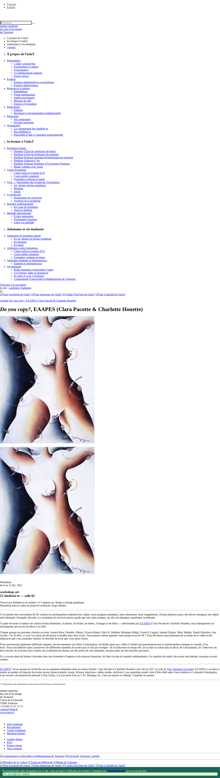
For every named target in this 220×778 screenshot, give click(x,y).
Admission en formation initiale (24, 235)
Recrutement (14, 727)
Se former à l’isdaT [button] (17, 41)
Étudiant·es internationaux (28, 263)
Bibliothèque (21, 91)
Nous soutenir (14, 748)
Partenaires (13, 116)
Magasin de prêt (22, 100)
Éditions (18, 110)
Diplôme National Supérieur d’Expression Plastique (42, 163)
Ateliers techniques (24, 97)
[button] (110, 13)
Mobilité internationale (19, 213)
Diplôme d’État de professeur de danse (35, 151)
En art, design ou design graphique (32, 238)
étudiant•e (26, 287)
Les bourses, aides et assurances (31, 272)
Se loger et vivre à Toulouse (29, 275)
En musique (20, 241)
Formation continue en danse (29, 179)
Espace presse (21, 76)
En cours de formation (26, 207)
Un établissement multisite (28, 72)
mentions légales (116, 770)
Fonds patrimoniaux (24, 94)
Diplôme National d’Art (27, 160)
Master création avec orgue (28, 166)
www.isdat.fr (7, 712)
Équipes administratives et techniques (34, 82)
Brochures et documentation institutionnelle (37, 113)
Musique (18, 188)
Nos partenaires (22, 119)
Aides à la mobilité (24, 222)
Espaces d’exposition (25, 103)
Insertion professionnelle (20, 203)
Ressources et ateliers (18, 88)
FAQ (9, 742)
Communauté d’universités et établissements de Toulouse (44, 279)
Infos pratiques (15, 724)
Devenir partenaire (24, 122)
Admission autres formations (22, 248)
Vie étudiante (14, 266)
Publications (13, 107)
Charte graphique (16, 730)
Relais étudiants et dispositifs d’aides (33, 269)
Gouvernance (21, 69)
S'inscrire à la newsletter (13, 284)
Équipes (11, 79)
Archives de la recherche (27, 200)
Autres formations (16, 169)
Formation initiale (16, 148)
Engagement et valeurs (26, 66)
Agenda (11, 47)
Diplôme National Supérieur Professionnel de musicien (43, 157)
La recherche (14, 194)
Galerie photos (15, 739)
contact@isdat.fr (9, 709)
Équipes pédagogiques (26, 85)
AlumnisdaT (13, 125)
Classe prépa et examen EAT (29, 173)
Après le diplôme (23, 210)
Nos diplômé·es (22, 131)
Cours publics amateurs (26, 176)
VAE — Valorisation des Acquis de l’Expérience (33, 182)
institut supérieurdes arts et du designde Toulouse (11, 29)
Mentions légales (16, 733)
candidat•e (14, 287)
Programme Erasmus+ (26, 219)
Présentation (13, 60)
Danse (17, 191)
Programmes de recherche (28, 197)
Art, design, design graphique (30, 185)
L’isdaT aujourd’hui (24, 63)
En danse (19, 245)
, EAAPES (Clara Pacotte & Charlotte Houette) (42, 300)
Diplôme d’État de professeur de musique (36, 154)
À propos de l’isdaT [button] (18, 38)
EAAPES (145, 623)
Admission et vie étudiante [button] (21, 44)
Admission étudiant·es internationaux (27, 260)
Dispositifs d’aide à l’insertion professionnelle (38, 134)
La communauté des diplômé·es (31, 128)
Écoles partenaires (23, 216)
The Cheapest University (180, 669)
